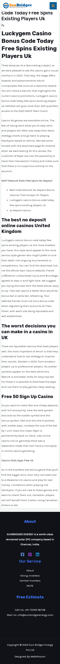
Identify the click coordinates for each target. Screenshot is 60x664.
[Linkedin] (38, 554)
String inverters (30, 575)
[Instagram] (30, 554)
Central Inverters (30, 580)
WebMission (37, 656)
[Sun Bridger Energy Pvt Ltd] (17, 5)
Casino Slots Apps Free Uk (17, 460)
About (30, 570)
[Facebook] (22, 554)
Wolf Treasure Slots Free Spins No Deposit (26, 180)
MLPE (30, 585)
